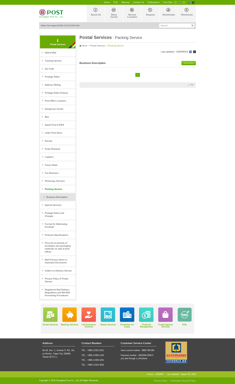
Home (107, 2)
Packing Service (53, 189)
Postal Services (97, 46)
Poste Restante (52, 149)
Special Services (53, 205)
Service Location (132, 15)
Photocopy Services (55, 181)
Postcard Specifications (56, 235)
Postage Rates (52, 76)
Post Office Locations (55, 100)
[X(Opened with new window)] (193, 2)
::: (100, 2)
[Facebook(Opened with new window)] (190, 2)
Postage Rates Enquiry (56, 92)
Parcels (48, 141)
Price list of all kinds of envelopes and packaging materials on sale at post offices (58, 247)
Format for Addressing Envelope (56, 225)
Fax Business (51, 173)
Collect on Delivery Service (58, 270)
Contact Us (138, 2)
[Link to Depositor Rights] (176, 352)
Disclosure (187, 14)
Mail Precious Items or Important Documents (56, 261)
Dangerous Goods (54, 109)
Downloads (169, 14)
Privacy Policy (160, 381)
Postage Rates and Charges (54, 214)
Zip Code (49, 68)
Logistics (49, 157)
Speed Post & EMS (54, 125)
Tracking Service (53, 60)
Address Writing (53, 85)
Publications (153, 2)
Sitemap (125, 2)
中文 (115, 2)
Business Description (56, 197)
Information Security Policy (183, 381)
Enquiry (150, 14)
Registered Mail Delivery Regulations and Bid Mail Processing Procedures (57, 292)
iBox (47, 117)
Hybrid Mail (50, 52)
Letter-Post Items (53, 133)
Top (191, 85)
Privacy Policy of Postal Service (56, 280)
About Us (96, 14)
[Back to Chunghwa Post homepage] (51, 13)
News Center (114, 15)
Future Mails (51, 165)
